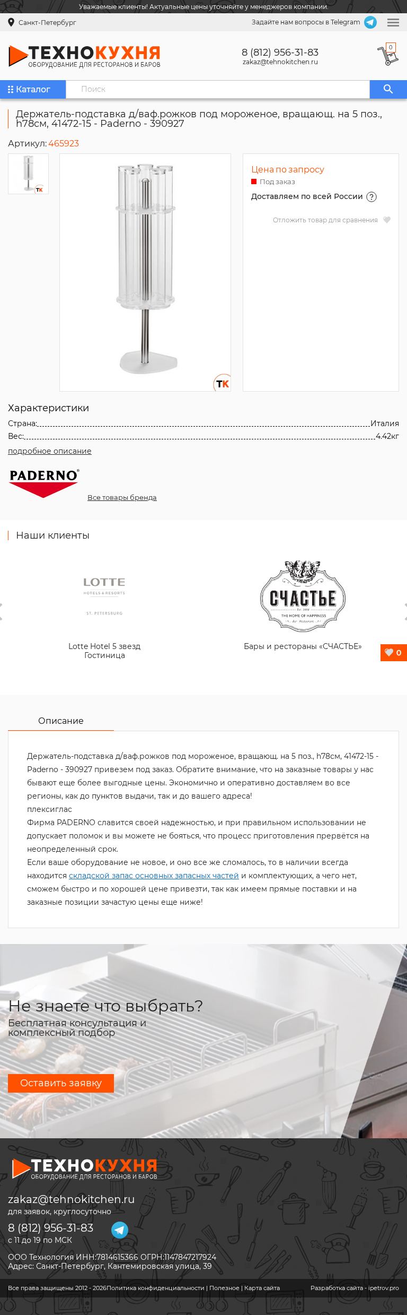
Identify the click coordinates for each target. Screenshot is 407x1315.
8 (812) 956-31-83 (280, 52)
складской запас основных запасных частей (154, 875)
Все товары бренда (122, 497)
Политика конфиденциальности (156, 1288)
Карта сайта (262, 1288)
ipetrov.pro (383, 1288)
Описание (61, 721)
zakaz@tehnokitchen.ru (280, 62)
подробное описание (50, 451)
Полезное (224, 1288)
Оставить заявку (61, 1083)
